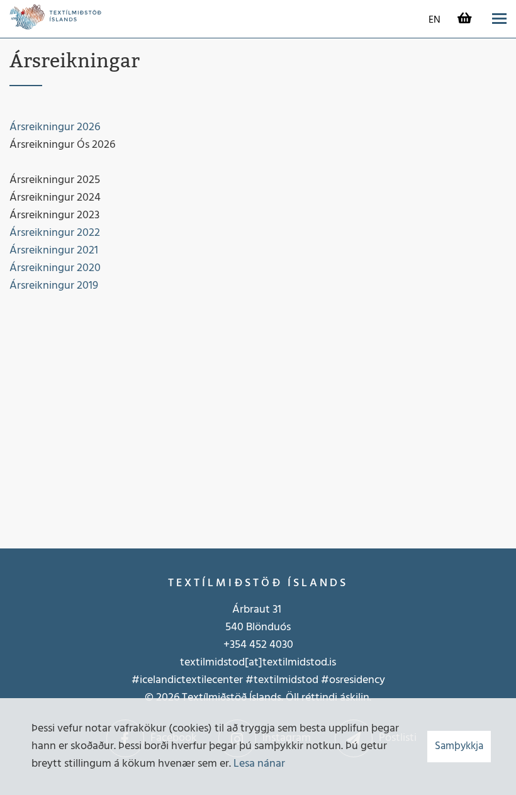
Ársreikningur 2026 (54, 127)
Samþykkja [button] (459, 746)
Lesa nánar (259, 764)
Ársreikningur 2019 (55, 286)
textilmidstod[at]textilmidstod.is (258, 662)
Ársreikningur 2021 (53, 251)
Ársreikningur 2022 (54, 233)
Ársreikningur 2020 (55, 268)
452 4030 (270, 645)
